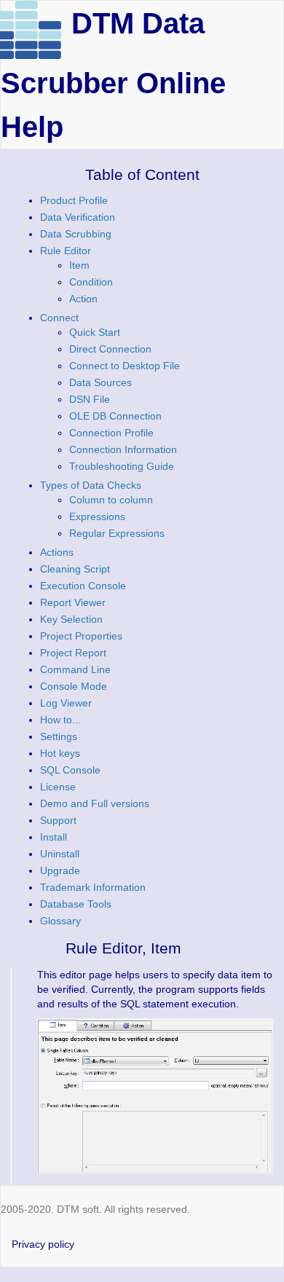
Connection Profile (111, 433)
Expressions (97, 516)
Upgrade (60, 870)
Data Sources (100, 382)
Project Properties (81, 636)
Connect (59, 317)
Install (53, 837)
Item (79, 265)
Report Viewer (73, 602)
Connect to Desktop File (124, 365)
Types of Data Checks (90, 485)
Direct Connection (110, 349)
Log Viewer (66, 703)
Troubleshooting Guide (121, 466)
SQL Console (70, 770)
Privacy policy (43, 1244)
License (58, 787)
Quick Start (94, 332)
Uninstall (59, 854)
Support (58, 820)
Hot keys (60, 753)
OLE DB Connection (115, 416)
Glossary (60, 921)
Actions (57, 552)
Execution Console (83, 585)
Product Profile (74, 200)
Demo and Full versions (94, 803)
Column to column (111, 500)
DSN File (89, 399)
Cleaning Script (75, 569)
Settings (58, 736)
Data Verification (77, 217)
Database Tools (75, 904)
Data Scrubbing (75, 234)
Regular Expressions (117, 533)
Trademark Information (93, 887)
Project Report (73, 652)
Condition (91, 282)
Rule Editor (65, 250)
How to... (60, 719)
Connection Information (123, 449)
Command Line (75, 669)
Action (83, 298)
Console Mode (73, 686)
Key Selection (71, 619)
